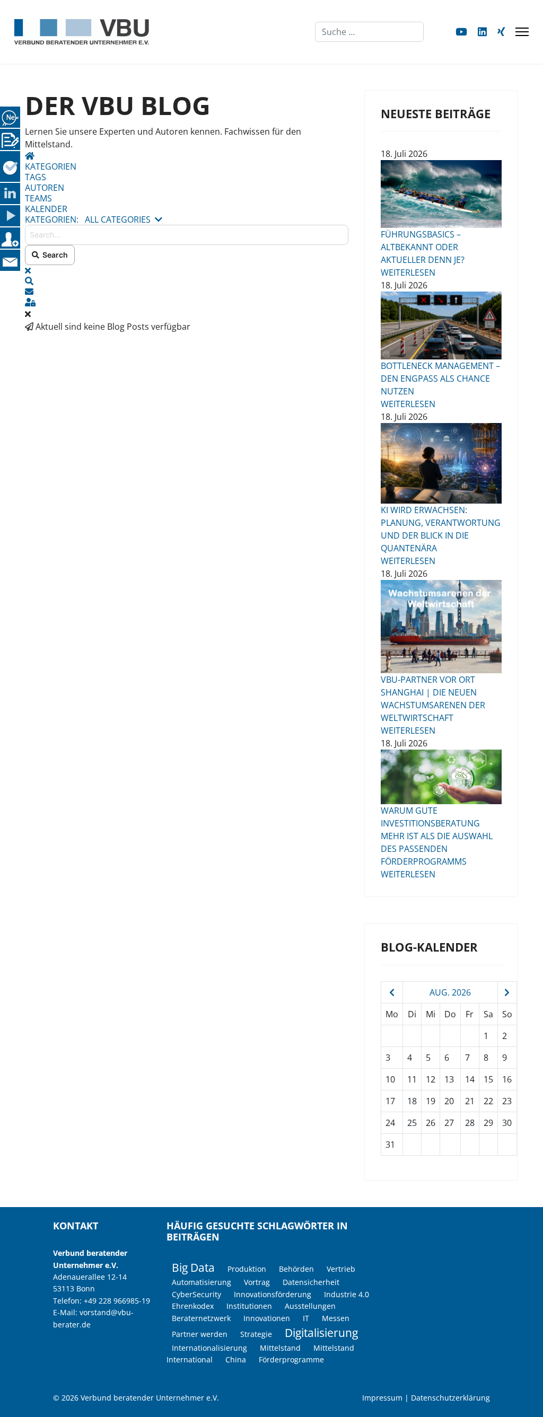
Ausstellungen (310, 1306)
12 (430, 1079)
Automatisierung (201, 1282)
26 (430, 1123)
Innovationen (266, 1318)
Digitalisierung (321, 1332)
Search (53, 254)
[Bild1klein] (441, 194)
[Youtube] (461, 31)
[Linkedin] (482, 31)
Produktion (246, 1269)
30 (507, 1123)
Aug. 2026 (450, 992)
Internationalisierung (209, 1348)
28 (470, 1123)
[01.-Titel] (441, 325)
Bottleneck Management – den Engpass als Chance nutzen (440, 378)
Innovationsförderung (272, 1294)
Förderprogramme (291, 1359)
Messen (335, 1318)
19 (430, 1101)
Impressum (382, 1398)
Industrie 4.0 (346, 1294)
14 (470, 1079)
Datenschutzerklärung (450, 1398)
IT (306, 1318)
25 (412, 1123)
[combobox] (369, 32)
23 (507, 1101)
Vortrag (257, 1282)
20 (449, 1101)
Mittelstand (280, 1348)
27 (449, 1123)
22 (488, 1101)
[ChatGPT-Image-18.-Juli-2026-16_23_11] (441, 463)
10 (390, 1079)
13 (449, 1079)
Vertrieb (341, 1269)
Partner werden (199, 1334)
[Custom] (501, 31)
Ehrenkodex (193, 1306)
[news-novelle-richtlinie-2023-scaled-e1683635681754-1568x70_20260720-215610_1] (441, 777)
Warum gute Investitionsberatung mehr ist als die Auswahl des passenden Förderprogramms (437, 836)
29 (488, 1123)
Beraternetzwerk (201, 1318)
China (235, 1359)
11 (412, 1079)
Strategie (256, 1334)
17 (390, 1101)
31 (390, 1144)
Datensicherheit (311, 1282)
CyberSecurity (196, 1294)
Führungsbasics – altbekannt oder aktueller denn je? (423, 247)
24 (390, 1123)
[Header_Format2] (441, 626)
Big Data (193, 1267)
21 (470, 1101)
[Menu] (522, 32)
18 (412, 1101)
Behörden (296, 1269)
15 (488, 1079)
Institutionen (249, 1306)
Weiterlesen (408, 272)
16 (507, 1079)
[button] (186, 281)
